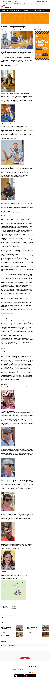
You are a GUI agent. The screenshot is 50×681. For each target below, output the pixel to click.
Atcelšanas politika (23, 670)
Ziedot (25, 658)
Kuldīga (12, 615)
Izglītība (15, 10)
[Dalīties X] (3, 617)
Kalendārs (9, 1)
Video (35, 10)
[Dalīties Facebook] (2, 617)
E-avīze (16, 1)
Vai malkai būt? (29, 634)
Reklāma (12, 1)
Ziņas (1, 1)
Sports (7, 10)
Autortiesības (22, 672)
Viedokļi (31, 10)
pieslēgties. (13, 645)
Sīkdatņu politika (22, 669)
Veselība (11, 10)
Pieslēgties (46, 3)
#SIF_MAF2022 (3, 615)
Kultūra (19, 10)
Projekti (38, 10)
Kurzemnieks (15, 615)
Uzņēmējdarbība (25, 10)
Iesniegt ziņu (39, 1)
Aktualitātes (3, 10)
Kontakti (14, 669)
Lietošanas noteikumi (23, 666)
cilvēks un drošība (8, 615)
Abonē (45, 1)
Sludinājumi (5, 1)
